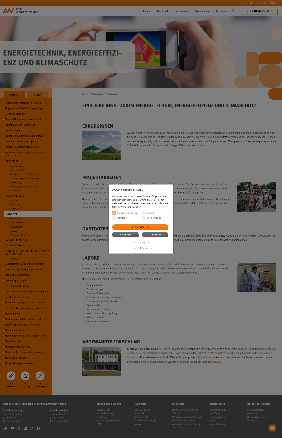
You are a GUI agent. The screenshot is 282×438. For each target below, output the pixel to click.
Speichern (155, 234)
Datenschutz (147, 248)
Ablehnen (125, 234)
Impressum (134, 248)
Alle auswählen (140, 227)
